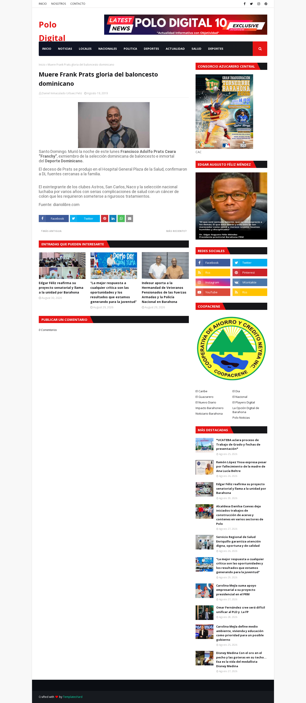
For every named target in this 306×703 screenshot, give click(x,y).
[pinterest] (265, 4)
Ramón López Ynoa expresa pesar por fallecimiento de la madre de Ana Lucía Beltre (241, 466)
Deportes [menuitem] (215, 49)
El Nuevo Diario (206, 402)
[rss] (213, 272)
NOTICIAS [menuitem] (65, 49)
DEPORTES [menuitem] (151, 49)
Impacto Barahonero (210, 408)
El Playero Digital (244, 402)
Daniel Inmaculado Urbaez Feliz (62, 93)
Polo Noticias (241, 418)
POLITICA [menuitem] (130, 49)
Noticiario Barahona (209, 414)
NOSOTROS (58, 4)
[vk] (250, 282)
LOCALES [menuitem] (85, 49)
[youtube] (213, 292)
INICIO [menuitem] (46, 49)
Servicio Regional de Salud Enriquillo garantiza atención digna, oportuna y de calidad (238, 541)
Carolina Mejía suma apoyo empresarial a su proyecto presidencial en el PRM (236, 589)
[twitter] (251, 4)
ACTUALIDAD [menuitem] (175, 49)
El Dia (236, 391)
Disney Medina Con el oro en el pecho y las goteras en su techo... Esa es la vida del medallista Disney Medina (241, 659)
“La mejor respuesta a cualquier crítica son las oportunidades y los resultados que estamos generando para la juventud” (113, 292)
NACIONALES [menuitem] (107, 49)
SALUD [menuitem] (196, 49)
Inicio (42, 64)
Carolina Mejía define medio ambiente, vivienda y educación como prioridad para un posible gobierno (240, 633)
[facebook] (245, 4)
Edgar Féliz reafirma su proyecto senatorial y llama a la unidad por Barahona (61, 287)
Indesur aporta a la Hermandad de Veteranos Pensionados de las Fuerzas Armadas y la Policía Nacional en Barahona (164, 292)
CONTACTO (77, 4)
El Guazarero (204, 397)
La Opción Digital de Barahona (246, 410)
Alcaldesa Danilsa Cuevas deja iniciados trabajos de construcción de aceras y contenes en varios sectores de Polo (239, 515)
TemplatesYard (72, 697)
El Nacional (240, 397)
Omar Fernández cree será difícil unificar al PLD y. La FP (240, 609)
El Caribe (201, 391)
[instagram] (258, 4)
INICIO (43, 4)
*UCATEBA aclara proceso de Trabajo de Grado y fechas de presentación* (238, 444)
